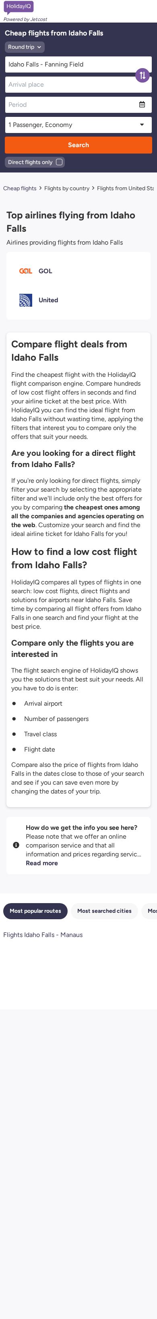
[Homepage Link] (25, 8)
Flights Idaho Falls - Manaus (43, 935)
